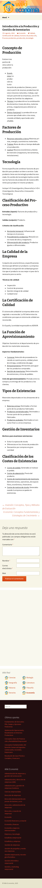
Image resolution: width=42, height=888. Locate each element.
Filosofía (29, 688)
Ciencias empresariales (13, 792)
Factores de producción (28, 36)
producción (21, 38)
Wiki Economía (9, 883)
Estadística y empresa (12, 841)
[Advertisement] (26, 70)
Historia (12, 688)
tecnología (29, 38)
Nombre (6, 560)
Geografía (13, 683)
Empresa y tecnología (12, 834)
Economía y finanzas (12, 824)
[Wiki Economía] (21, 7)
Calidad (32, 33)
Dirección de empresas (13, 795)
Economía (22, 33)
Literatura (30, 683)
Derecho (12, 693)
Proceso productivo (9, 38)
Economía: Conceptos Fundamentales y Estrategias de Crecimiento (21, 513)
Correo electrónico (7, 567)
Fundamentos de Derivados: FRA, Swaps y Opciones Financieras (14, 724)
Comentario (7, 544)
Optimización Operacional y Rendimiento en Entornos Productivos (14, 732)
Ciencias (12, 677)
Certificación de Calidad (10, 36)
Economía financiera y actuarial (15, 821)
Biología (29, 677)
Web (4, 573)
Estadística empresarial (13, 838)
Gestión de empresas (12, 845)
